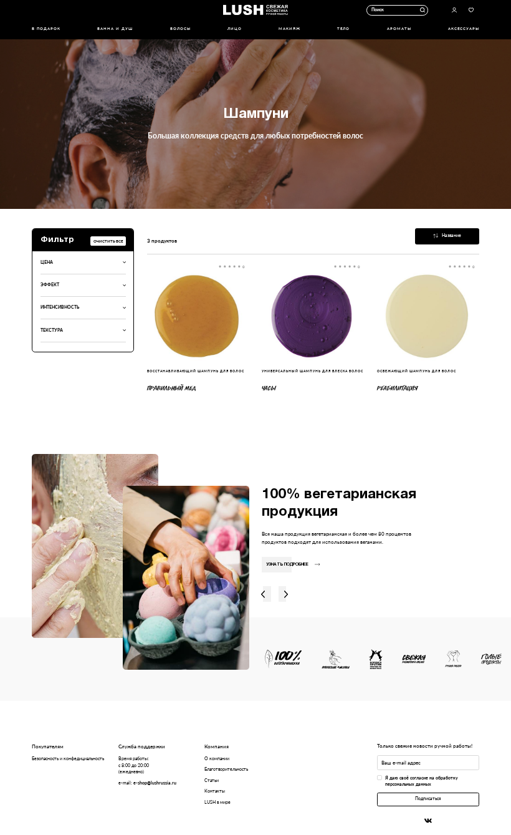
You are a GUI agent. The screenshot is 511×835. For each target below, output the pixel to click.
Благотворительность (226, 769)
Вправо (286, 594)
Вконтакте (428, 821)
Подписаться (428, 798)
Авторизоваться (454, 10)
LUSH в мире (217, 802)
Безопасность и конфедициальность (68, 758)
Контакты (214, 791)
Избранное (471, 10)
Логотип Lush (255, 10)
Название (451, 235)
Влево (263, 594)
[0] (198, 316)
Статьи (211, 780)
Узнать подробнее (287, 564)
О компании (216, 758)
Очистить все (108, 241)
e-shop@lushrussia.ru (154, 783)
